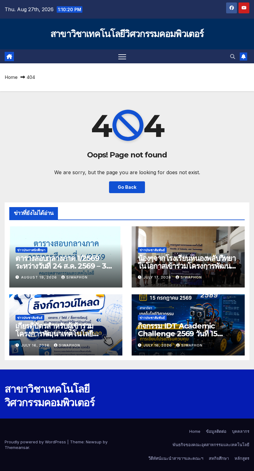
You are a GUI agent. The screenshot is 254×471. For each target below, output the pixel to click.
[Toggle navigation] (122, 56)
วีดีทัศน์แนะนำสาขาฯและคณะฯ (175, 458)
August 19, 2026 (39, 277)
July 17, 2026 (158, 277)
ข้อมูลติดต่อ (216, 431)
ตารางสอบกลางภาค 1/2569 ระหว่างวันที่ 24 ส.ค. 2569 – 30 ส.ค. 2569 (63, 266)
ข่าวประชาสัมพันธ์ (152, 250)
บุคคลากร (240, 431)
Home (11, 77)
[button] (232, 56)
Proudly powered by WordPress (36, 441)
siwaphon (77, 277)
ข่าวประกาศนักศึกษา (31, 250)
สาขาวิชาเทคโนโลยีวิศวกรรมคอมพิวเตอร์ (127, 33)
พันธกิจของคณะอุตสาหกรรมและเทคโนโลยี (211, 444)
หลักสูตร (241, 458)
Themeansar (17, 447)
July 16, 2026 (36, 345)
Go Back (127, 187)
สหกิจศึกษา (219, 458)
